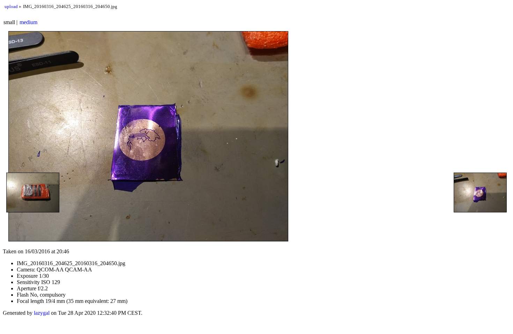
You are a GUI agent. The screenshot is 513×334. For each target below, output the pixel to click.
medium (28, 22)
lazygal (42, 313)
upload (11, 6)
